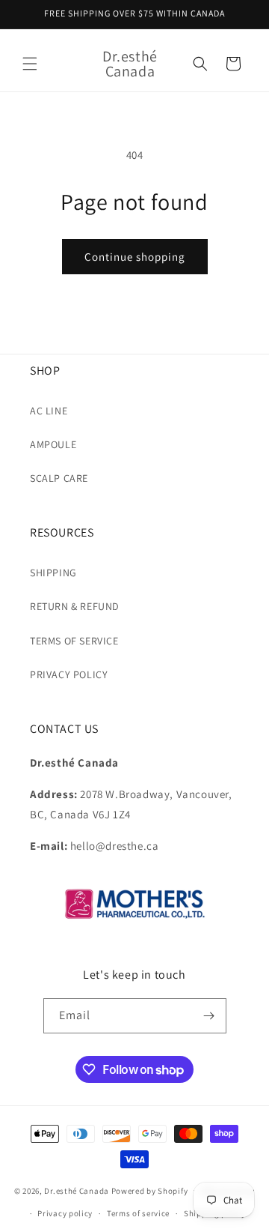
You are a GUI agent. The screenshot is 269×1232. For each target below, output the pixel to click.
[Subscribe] (209, 1015)
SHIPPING (53, 572)
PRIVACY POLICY (69, 674)
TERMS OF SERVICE (74, 640)
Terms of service (138, 1213)
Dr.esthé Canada (76, 1190)
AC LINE (48, 410)
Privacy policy (65, 1213)
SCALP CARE (59, 478)
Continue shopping (134, 257)
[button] (29, 63)
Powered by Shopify (149, 1190)
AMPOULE (53, 444)
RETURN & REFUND (75, 606)
